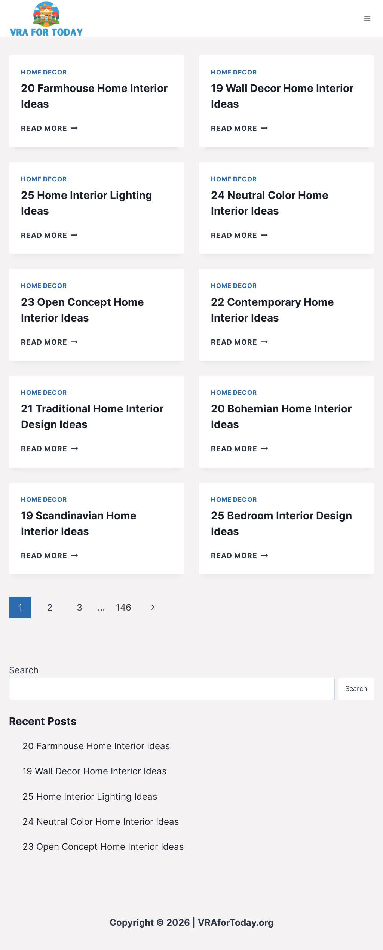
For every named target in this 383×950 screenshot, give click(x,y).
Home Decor (44, 72)
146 (123, 607)
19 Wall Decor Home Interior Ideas (94, 771)
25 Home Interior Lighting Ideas (89, 796)
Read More (49, 128)
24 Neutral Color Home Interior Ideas (100, 821)
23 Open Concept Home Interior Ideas (103, 846)
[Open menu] (367, 18)
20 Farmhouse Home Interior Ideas (96, 746)
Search (24, 670)
